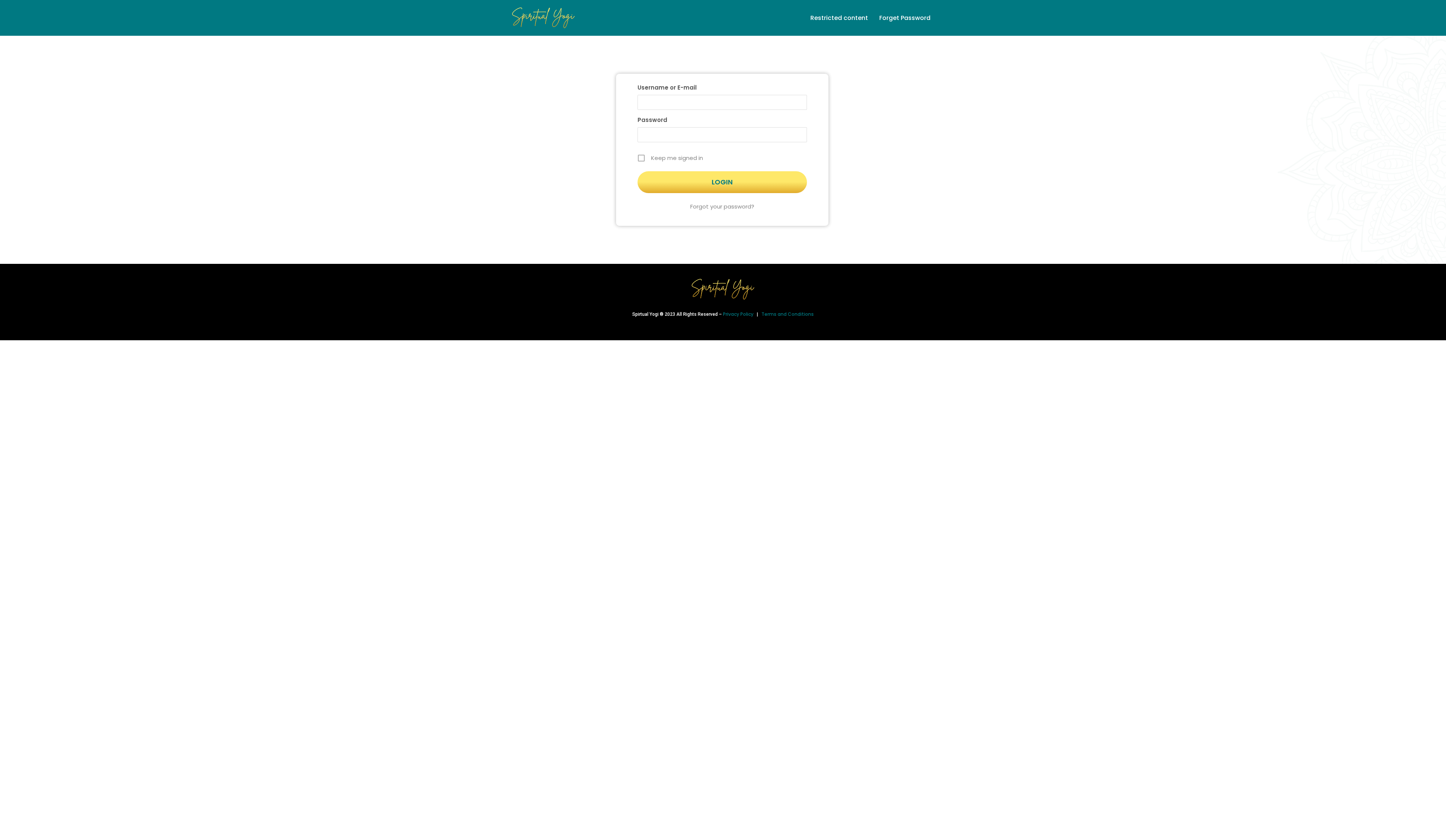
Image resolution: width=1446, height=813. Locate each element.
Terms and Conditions (787, 314)
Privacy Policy (739, 314)
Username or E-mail (667, 87)
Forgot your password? (722, 206)
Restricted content (839, 18)
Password (652, 120)
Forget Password (904, 18)
